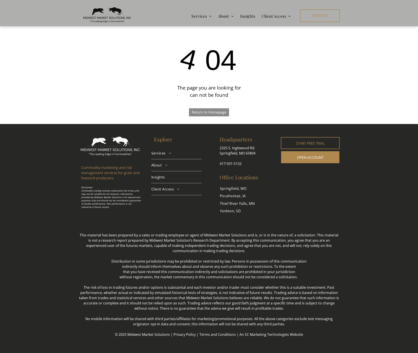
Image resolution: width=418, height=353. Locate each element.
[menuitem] (201, 16)
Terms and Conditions (217, 334)
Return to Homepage (209, 112)
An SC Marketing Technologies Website (271, 334)
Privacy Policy (185, 334)
